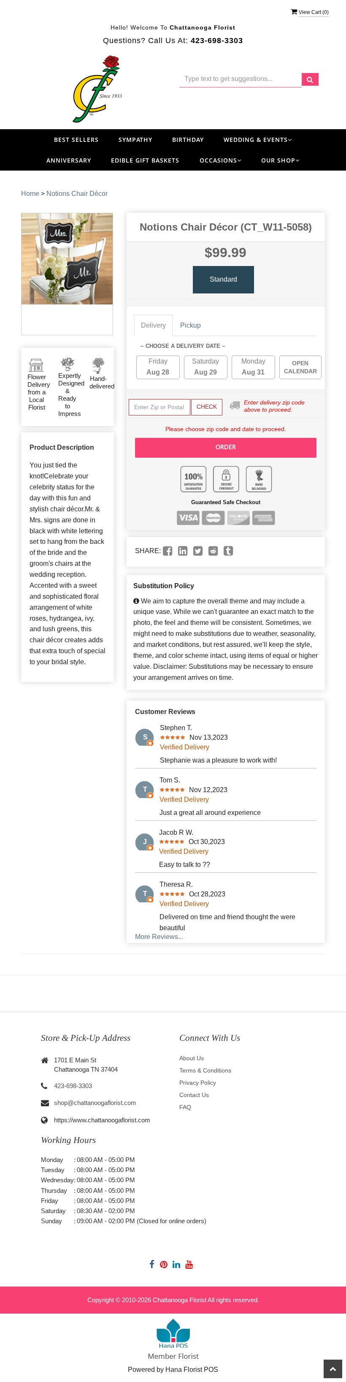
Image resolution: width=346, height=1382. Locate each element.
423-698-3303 (73, 1085)
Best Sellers (76, 139)
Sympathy (135, 139)
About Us (191, 1058)
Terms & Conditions (205, 1070)
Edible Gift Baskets (145, 160)
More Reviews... (159, 936)
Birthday (188, 139)
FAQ (185, 1107)
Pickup (190, 325)
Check (207, 406)
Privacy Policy (197, 1082)
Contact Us (194, 1094)
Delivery (153, 325)
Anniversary (68, 160)
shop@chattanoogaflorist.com (95, 1102)
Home (30, 193)
